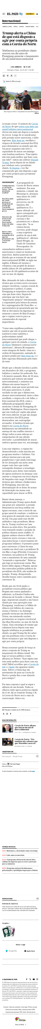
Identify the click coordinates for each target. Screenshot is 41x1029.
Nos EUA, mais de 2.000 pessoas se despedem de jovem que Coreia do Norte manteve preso (8, 205)
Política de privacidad (12, 1009)
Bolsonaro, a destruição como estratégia (22, 851)
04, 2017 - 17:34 (27, 70)
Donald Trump (17, 756)
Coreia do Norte (21, 425)
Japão (12, 667)
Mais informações (7, 766)
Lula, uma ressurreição (15, 855)
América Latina (7, 26)
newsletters (7, 899)
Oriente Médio (30, 26)
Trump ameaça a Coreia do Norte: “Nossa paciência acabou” (8, 189)
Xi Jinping (14, 168)
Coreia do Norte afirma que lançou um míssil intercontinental (25, 728)
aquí (33, 771)
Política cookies (32, 1007)
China (38, 26)
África (16, 26)
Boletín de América (10, 904)
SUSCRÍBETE (30, 14)
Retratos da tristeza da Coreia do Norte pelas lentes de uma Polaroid (7, 221)
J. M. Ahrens (16, 67)
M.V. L (20, 732)
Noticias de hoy (31, 1012)
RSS (21, 1012)
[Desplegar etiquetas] (37, 756)
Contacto (6, 1007)
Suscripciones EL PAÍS (28, 1009)
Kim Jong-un (18, 140)
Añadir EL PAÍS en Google (13, 81)
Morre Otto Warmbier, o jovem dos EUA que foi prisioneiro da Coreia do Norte (8, 237)
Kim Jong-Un (6, 756)
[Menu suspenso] (4, 14)
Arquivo (5, 923)
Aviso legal (24, 1007)
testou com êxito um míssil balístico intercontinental (20, 128)
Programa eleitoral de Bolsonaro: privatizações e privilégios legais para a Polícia (20, 869)
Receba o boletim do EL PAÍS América (17, 710)
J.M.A (16, 732)
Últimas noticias (9, 847)
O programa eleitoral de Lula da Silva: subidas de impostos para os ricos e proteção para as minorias (19, 862)
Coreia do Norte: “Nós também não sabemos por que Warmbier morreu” (26, 741)
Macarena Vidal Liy (20, 746)
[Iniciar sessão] (37, 14)
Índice (24, 1012)
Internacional (11, 21)
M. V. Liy (27, 67)
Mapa (20, 1009)
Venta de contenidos (15, 1007)
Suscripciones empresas (12, 1012)
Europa (21, 26)
